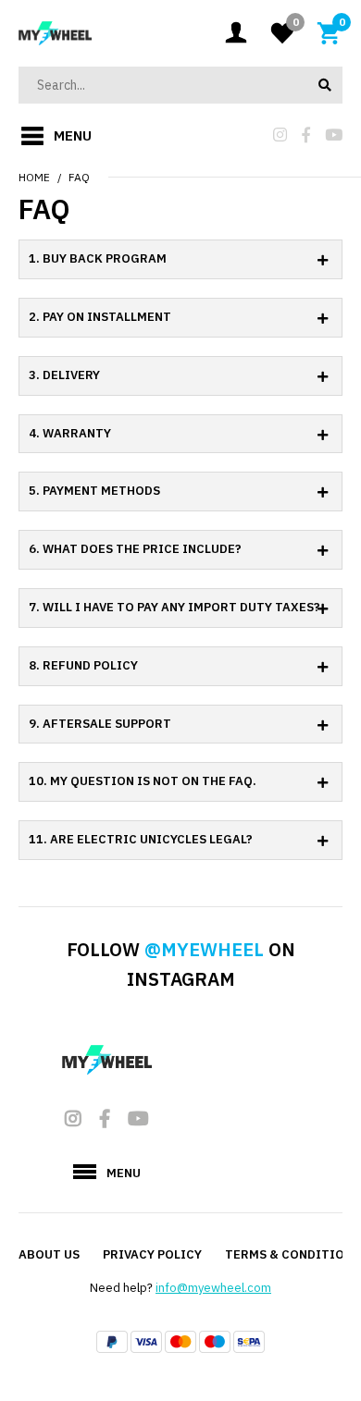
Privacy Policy (152, 1254)
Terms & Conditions (292, 1254)
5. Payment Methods (94, 490)
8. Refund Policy (83, 665)
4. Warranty (70, 433)
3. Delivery (64, 375)
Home (34, 177)
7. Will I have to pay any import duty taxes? (174, 607)
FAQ (79, 177)
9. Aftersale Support (100, 723)
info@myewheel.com (213, 1288)
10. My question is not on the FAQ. (142, 781)
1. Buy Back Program (98, 258)
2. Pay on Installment (100, 317)
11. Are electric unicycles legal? (141, 839)
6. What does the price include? (135, 549)
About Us (49, 1254)
